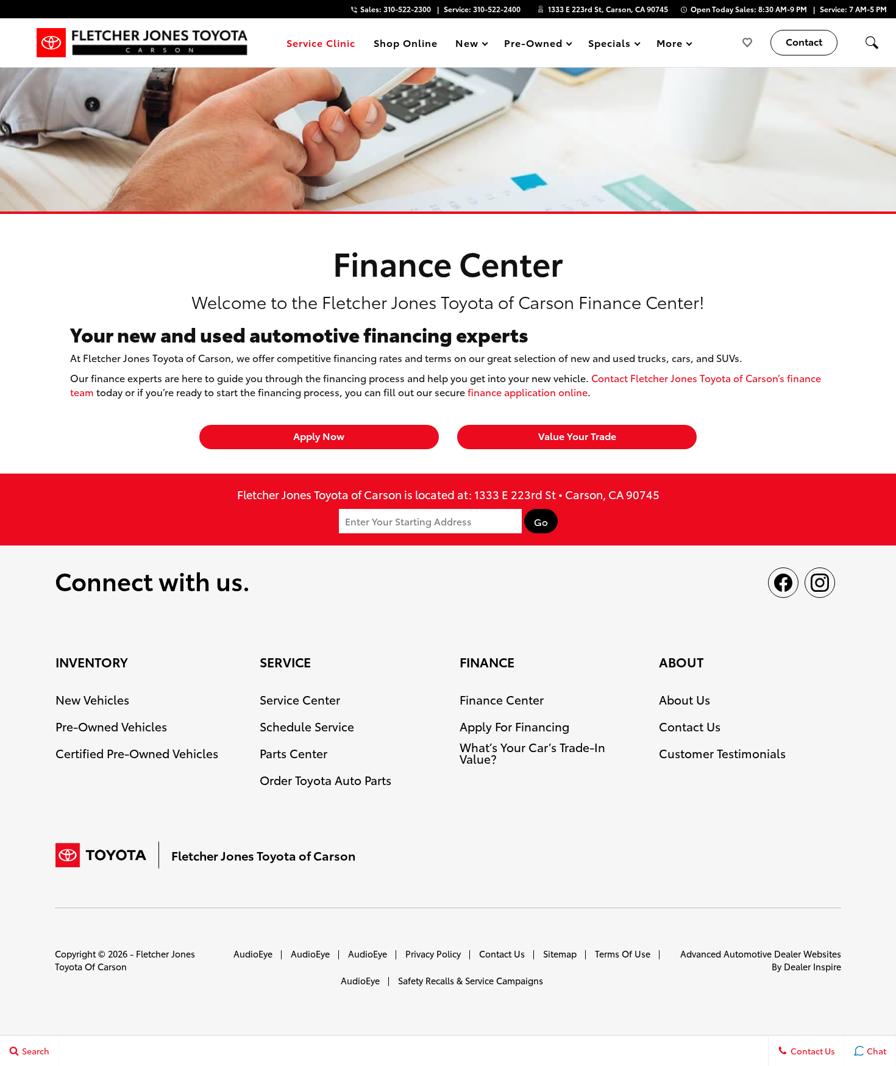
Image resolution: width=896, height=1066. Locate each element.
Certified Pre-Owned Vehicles (136, 753)
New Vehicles (92, 699)
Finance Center (502, 699)
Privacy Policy (433, 953)
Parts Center (293, 753)
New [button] (469, 44)
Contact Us (689, 726)
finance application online (528, 392)
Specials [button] (609, 44)
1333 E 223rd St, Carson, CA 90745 (608, 9)
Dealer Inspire (812, 966)
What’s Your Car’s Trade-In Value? (532, 752)
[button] (871, 42)
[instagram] (820, 582)
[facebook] (783, 582)
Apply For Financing (514, 726)
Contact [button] (804, 41)
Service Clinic (320, 42)
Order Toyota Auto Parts (325, 780)
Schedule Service (307, 726)
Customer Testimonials (722, 753)
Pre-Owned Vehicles (111, 726)
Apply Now (318, 435)
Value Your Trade (577, 435)
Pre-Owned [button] (533, 44)
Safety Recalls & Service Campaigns (470, 980)
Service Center (300, 699)
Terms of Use (622, 953)
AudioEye (252, 953)
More (670, 44)
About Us (684, 699)
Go (541, 521)
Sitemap (560, 953)
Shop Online (406, 42)
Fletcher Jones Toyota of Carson (125, 960)
